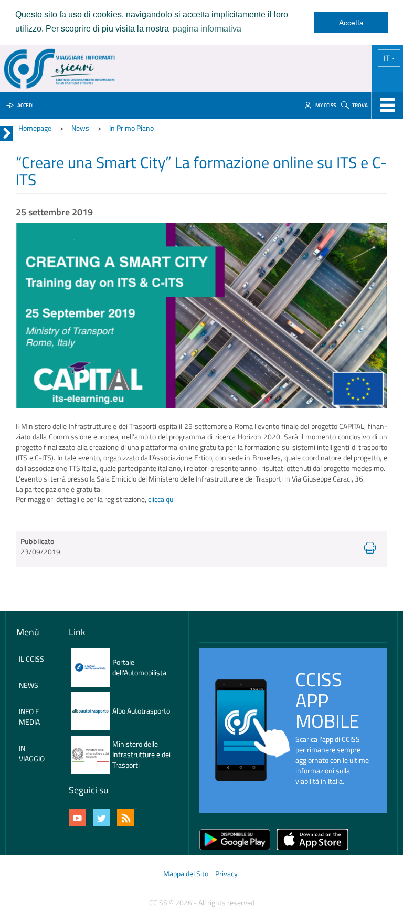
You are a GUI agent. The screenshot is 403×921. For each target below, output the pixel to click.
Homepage (34, 127)
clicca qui (161, 499)
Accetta (351, 22)
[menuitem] (31, 659)
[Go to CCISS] (59, 68)
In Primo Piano (131, 127)
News (80, 127)
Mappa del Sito (185, 873)
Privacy (226, 873)
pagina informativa (207, 28)
